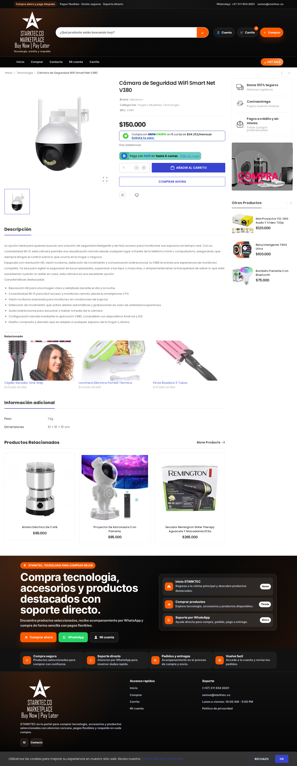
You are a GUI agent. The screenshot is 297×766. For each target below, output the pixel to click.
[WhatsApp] (122, 194)
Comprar (37, 62)
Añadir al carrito (191, 168)
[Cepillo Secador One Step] (39, 361)
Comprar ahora (41, 637)
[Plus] (143, 167)
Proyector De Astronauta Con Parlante (114, 529)
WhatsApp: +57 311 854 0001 (236, 4)
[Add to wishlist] (136, 195)
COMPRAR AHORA (172, 181)
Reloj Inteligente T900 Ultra (271, 247)
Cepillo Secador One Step (23, 383)
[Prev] (281, 73)
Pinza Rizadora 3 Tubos (170, 383)
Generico (136, 99)
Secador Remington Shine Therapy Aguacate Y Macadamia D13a (190, 529)
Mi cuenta (76, 62)
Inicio (20, 62)
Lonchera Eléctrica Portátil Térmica (105, 383)
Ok (282, 759)
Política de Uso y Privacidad (162, 759)
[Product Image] (58, 133)
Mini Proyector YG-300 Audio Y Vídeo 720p (272, 221)
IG (24, 742)
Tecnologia (25, 73)
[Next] (289, 73)
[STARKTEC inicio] (72, 699)
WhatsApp (76, 637)
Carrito (94, 62)
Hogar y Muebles (150, 105)
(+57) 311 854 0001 (215, 688)
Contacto (56, 62)
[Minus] (136, 167)
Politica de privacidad (217, 708)
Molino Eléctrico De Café (39, 527)
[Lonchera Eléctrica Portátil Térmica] (114, 361)
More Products (208, 442)
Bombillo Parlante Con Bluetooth (272, 273)
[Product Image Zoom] (105, 179)
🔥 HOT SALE (272, 62)
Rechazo (262, 759)
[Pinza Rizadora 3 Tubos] (188, 361)
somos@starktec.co (270, 4)
